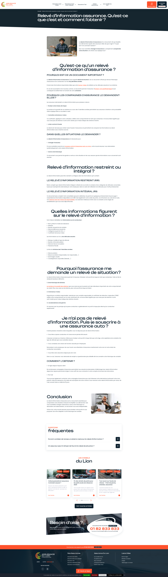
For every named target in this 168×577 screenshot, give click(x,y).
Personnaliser (102, 575)
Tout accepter (87, 575)
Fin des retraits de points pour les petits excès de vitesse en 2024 (58, 483)
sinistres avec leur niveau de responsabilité (62, 199)
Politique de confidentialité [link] (115, 575)
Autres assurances (94, 4)
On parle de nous (98, 558)
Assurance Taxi (82, 4)
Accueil (39, 11)
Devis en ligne (125, 556)
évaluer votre (103, 89)
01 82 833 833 (104, 528)
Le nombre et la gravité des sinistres (57, 286)
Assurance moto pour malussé (69, 4)
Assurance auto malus (56, 4)
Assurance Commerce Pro (73, 564)
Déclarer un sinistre (126, 558)
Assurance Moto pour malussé (74, 558)
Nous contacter (97, 560)
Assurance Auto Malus (72, 556)
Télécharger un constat (127, 562)
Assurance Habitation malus (73, 562)
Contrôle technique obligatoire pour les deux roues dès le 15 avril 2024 (109, 483)
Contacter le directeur (99, 562)
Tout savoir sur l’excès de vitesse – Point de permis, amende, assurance (84, 483)
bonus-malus (82, 85)
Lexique (123, 560)
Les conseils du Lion (107, 4)
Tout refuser (94, 575)
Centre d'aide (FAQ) (98, 564)
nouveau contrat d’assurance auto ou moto (78, 146)
